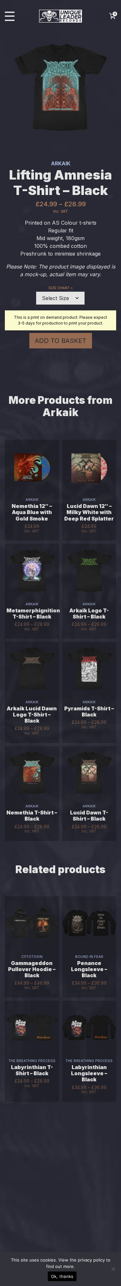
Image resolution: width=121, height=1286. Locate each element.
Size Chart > (60, 288)
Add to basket (60, 341)
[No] (113, 1269)
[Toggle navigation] (10, 16)
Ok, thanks (62, 1276)
